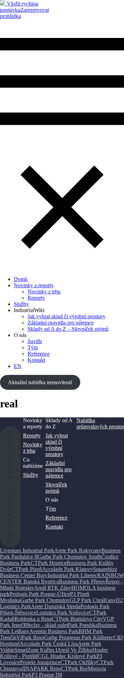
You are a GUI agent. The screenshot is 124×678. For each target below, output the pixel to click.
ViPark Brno (30, 637)
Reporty (36, 298)
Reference (39, 354)
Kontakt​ (36, 360)
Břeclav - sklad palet (45, 625)
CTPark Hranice (48, 563)
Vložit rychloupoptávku (19, 7)
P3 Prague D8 (47, 675)
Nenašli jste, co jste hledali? (10, 486)
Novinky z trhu (44, 291)
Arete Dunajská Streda (55, 606)
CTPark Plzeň (26, 569)
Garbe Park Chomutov (45, 600)
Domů (21, 279)
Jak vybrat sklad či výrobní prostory (66, 316)
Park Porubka (82, 625)
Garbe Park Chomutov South (69, 557)
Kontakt (54, 527)
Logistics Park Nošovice (62, 613)
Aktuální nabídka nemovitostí (40, 382)
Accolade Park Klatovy (67, 569)
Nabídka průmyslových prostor (100, 423)
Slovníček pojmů (56, 488)
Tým (33, 347)
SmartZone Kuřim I (35, 650)
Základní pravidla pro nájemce (61, 323)
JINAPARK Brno (41, 668)
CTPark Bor (74, 668)
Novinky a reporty (34, 285)
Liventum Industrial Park (27, 550)
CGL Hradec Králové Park (67, 656)
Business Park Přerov (82, 581)
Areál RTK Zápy (52, 588)
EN (17, 366)
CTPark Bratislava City (77, 619)
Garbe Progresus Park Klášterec (78, 637)
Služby (21, 304)
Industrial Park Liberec (72, 575)
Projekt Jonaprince (40, 662)
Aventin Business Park (54, 631)
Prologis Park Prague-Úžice (40, 594)
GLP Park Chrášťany (93, 600)
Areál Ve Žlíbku (74, 650)
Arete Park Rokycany (77, 550)
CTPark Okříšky (78, 662)
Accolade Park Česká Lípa (49, 644)
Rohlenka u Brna (33, 619)
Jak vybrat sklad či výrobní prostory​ (56, 445)
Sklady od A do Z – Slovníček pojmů (68, 329)
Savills (35, 341)
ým (52, 509)
